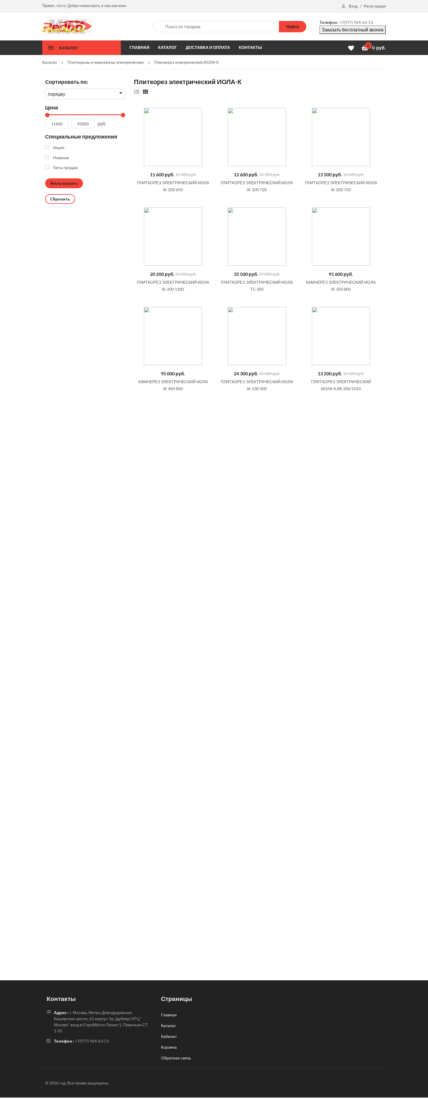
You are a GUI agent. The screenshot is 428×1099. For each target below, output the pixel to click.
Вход (353, 6)
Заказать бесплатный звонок (352, 29)
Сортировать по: (66, 82)
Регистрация (375, 6)
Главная (169, 1014)
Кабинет (169, 1036)
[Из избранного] (136, 91)
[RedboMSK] (67, 26)
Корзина (169, 1047)
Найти (292, 26)
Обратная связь (176, 1057)
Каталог (168, 1025)
